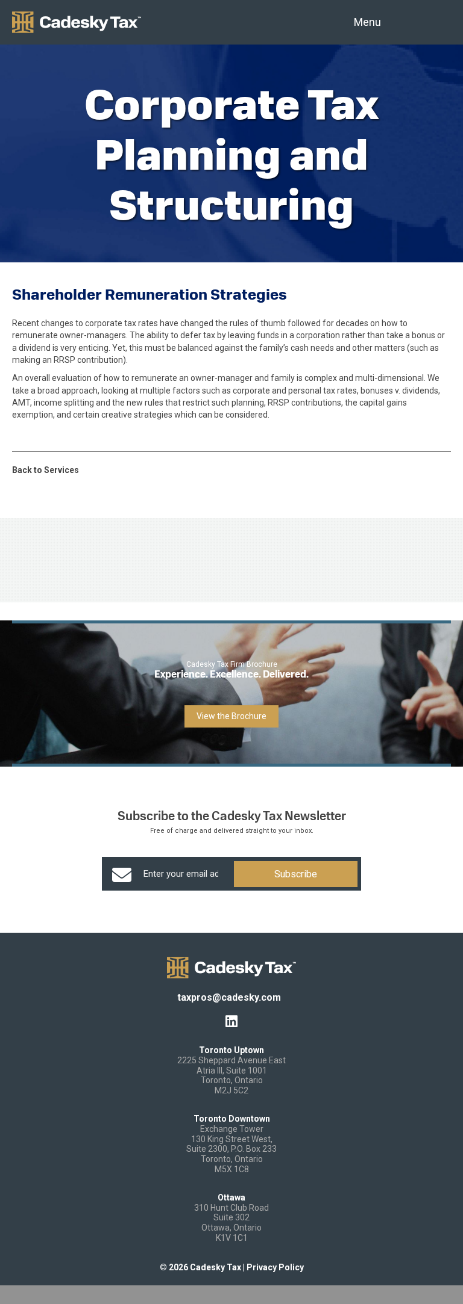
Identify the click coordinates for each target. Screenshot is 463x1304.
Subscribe (295, 874)
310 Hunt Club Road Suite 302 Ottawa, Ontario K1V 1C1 (231, 1223)
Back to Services (45, 470)
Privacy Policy (275, 1267)
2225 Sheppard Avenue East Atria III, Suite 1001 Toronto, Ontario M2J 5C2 (231, 1075)
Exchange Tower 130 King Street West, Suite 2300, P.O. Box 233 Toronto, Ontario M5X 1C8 (231, 1149)
